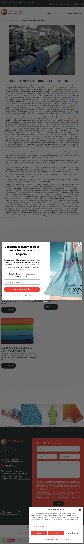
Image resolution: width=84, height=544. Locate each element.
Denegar (56, 533)
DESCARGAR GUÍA (22, 289)
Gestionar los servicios (38, 526)
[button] (80, 510)
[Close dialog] (79, 244)
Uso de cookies (46, 539)
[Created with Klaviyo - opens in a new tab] (42, 301)
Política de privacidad (57, 539)
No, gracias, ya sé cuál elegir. (22, 295)
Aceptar (39, 533)
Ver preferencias (73, 533)
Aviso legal (67, 539)
